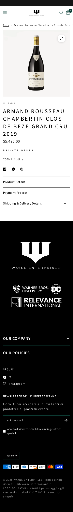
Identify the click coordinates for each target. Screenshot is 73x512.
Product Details (14, 182)
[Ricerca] (61, 13)
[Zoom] (61, 38)
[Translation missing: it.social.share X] (14, 169)
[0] (67, 13)
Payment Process (15, 193)
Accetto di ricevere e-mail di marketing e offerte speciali (34, 431)
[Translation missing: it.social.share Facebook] (5, 169)
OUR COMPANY (17, 338)
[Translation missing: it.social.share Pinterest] (22, 169)
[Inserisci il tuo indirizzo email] (66, 420)
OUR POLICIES (16, 352)
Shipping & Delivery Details (22, 203)
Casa (6, 24)
